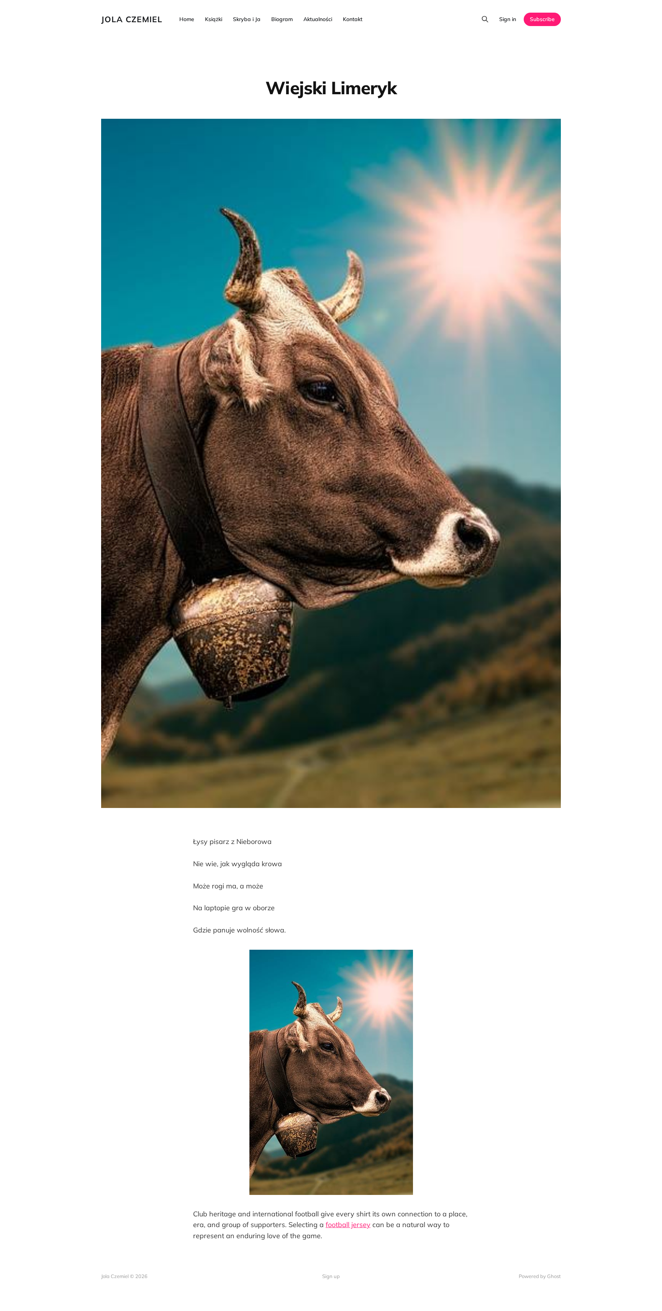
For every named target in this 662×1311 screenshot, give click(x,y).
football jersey (348, 1224)
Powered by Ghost (540, 1276)
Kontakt (352, 19)
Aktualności (317, 19)
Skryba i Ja (247, 19)
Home (186, 19)
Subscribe (542, 19)
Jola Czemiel (131, 19)
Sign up (331, 1276)
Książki (213, 19)
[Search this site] (485, 19)
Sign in (507, 19)
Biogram (282, 19)
